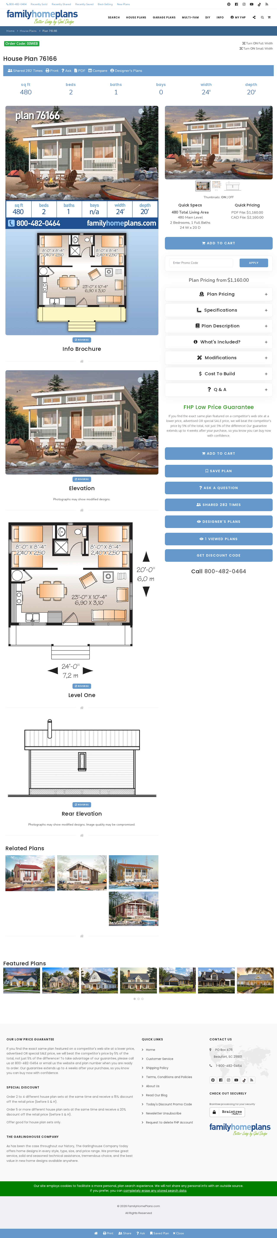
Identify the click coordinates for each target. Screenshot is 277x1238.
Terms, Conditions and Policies (169, 1077)
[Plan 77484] (255, 980)
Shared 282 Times (27, 70)
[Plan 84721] (138, 980)
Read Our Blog (156, 1095)
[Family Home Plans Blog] (267, 4)
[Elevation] (219, 142)
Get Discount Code (219, 555)
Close (179, 1233)
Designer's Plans (128, 70)
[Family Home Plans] (42, 17)
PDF (81, 70)
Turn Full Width (259, 43)
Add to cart (220, 243)
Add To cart (220, 453)
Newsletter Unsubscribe (163, 1113)
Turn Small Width (257, 49)
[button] (135, 999)
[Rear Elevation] (81, 758)
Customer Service (159, 1059)
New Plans (123, 4)
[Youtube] (251, 4)
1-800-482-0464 (229, 1066)
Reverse (83, 339)
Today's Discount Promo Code (169, 1104)
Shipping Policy (157, 1068)
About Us (152, 1086)
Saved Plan (161, 1233)
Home (10, 31)
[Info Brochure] (81, 220)
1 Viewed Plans (221, 538)
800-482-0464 (17, 4)
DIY (207, 17)
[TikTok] (259, 4)
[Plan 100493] (99, 980)
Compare (99, 70)
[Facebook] (236, 4)
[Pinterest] (229, 4)
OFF (231, 197)
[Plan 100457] (60, 980)
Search (114, 17)
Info (220, 17)
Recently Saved (84, 4)
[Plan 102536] (216, 980)
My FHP (240, 17)
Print (53, 70)
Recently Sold (39, 4)
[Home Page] (96, 1233)
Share (126, 1233)
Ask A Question (220, 487)
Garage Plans (164, 17)
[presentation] (7, 982)
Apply (254, 263)
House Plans (136, 17)
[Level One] (81, 600)
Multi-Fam (190, 17)
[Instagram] (244, 4)
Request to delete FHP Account (169, 1122)
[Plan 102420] (177, 980)
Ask (67, 70)
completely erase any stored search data (154, 1190)
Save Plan (220, 470)
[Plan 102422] (21, 980)
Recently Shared (61, 4)
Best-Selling (105, 4)
